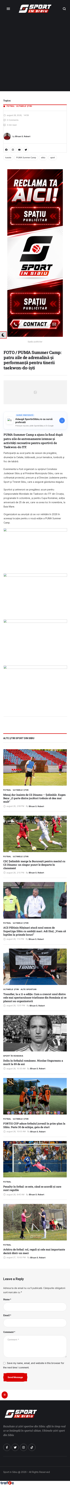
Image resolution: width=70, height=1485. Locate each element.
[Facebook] (6, 149)
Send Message (15, 1377)
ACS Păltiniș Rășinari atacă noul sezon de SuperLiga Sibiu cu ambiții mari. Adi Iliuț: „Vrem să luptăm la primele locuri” (34, 931)
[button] (64, 8)
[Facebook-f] (6, 1447)
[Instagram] (13, 149)
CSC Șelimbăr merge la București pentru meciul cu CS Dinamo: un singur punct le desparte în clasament (34, 864)
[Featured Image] (35, 767)
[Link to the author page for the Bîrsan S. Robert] (7, 136)
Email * (7, 1315)
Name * (7, 1299)
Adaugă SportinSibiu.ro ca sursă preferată (33, 421)
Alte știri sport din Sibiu (18, 738)
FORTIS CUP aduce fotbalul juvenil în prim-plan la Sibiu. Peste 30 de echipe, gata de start (34, 1125)
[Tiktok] (31, 1447)
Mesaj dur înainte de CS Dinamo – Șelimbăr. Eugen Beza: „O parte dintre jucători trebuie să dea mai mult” (34, 798)
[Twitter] (26, 149)
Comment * (9, 1331)
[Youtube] (19, 149)
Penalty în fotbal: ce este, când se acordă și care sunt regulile (32, 1188)
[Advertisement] (35, 54)
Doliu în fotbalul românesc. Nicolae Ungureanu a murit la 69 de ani (33, 1062)
